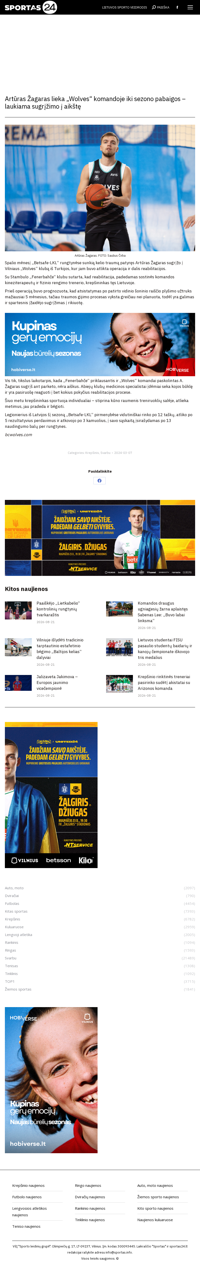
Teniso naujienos (26, 1226)
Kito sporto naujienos (155, 1208)
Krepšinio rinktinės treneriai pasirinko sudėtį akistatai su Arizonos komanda (164, 682)
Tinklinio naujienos (90, 1219)
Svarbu (105, 453)
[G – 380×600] (51, 866)
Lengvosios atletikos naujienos (29, 1211)
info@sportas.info (119, 1252)
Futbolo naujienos (27, 1196)
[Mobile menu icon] (190, 7)
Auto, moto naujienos (155, 1185)
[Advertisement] (100, 51)
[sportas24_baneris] (51, 1151)
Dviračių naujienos (90, 1196)
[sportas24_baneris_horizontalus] (100, 374)
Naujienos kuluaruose (155, 1219)
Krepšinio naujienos (28, 1185)
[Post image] (18, 610)
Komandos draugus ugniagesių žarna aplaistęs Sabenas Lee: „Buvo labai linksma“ (163, 611)
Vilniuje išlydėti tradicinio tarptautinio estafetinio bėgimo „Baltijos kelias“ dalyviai (60, 648)
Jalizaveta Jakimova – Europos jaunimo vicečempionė (57, 682)
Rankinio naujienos (90, 1208)
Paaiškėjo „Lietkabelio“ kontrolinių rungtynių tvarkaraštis (58, 609)
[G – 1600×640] (100, 574)
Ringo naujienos (88, 1185)
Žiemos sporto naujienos (158, 1196)
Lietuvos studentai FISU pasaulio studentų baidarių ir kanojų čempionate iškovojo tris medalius (165, 648)
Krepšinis (92, 453)
